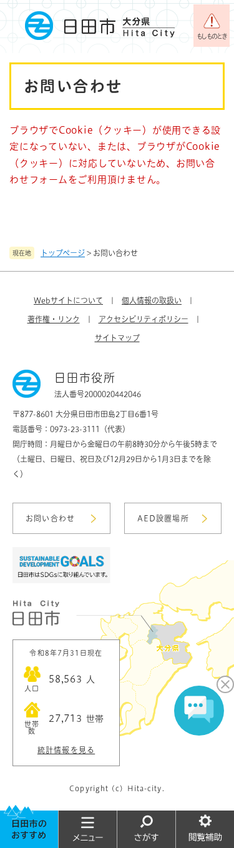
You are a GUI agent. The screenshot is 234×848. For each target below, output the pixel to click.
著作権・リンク (53, 319)
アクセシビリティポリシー (143, 319)
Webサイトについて (68, 300)
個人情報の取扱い (152, 300)
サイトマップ (117, 338)
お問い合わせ (50, 518)
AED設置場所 (163, 518)
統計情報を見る (66, 750)
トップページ (63, 253)
